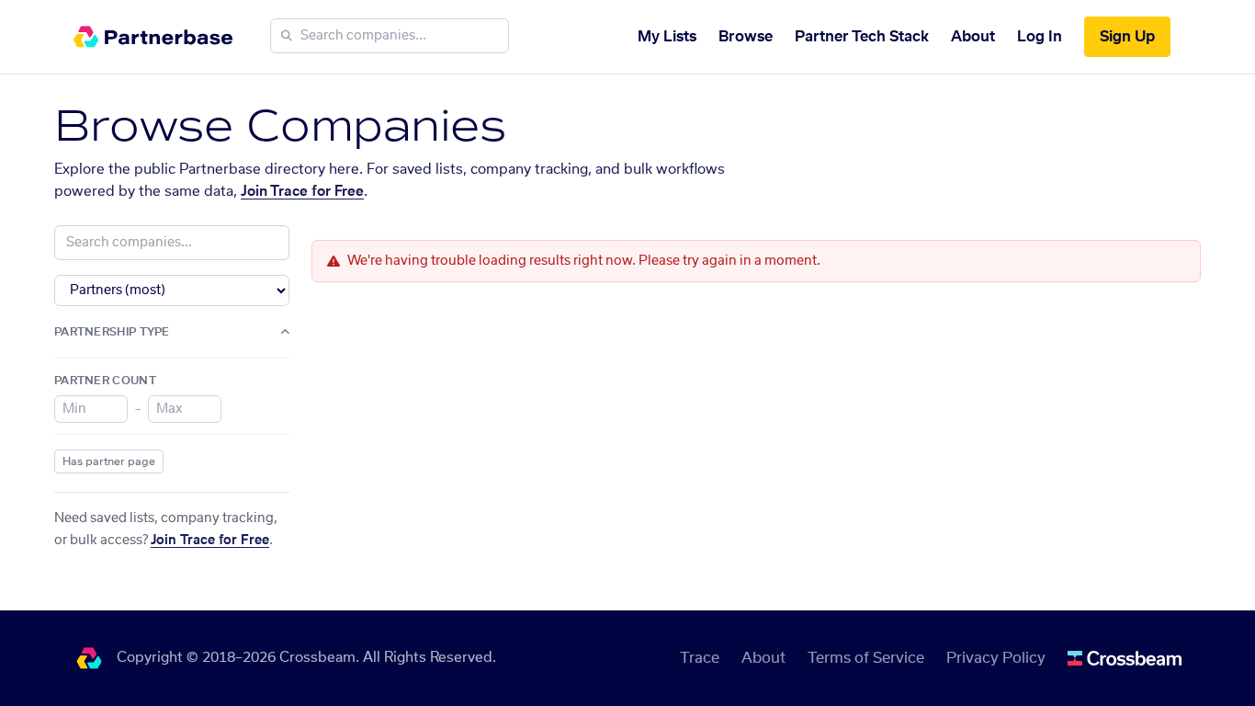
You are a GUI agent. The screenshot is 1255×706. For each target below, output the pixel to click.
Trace (699, 658)
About (973, 36)
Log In (1039, 36)
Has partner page (108, 461)
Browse (745, 36)
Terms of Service (866, 658)
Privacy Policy (996, 658)
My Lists (667, 36)
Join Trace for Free (302, 192)
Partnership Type (112, 331)
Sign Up (1127, 36)
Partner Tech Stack (862, 36)
